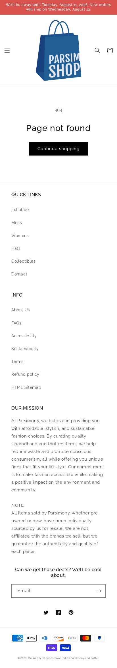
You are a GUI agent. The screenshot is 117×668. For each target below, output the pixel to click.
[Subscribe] (99, 591)
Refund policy (25, 374)
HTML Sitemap (26, 387)
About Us (20, 310)
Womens (20, 235)
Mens (16, 222)
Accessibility (24, 336)
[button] (7, 50)
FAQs (16, 323)
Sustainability (25, 348)
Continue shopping (58, 148)
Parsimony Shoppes (41, 658)
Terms (17, 361)
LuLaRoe (20, 209)
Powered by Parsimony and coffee (77, 658)
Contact (19, 274)
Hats (15, 248)
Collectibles (23, 261)
